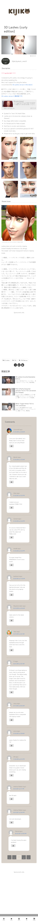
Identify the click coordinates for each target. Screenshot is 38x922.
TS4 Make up (24, 360)
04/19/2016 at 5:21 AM (18, 634)
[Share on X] (15, 365)
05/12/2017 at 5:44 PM (18, 812)
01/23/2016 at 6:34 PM (19, 521)
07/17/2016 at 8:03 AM (19, 706)
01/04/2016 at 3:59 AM (19, 432)
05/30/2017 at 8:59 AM (20, 833)
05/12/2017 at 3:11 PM (18, 789)
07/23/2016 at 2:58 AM (18, 733)
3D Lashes (6, 360)
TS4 (15, 360)
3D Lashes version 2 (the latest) (22, 85)
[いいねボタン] (11, 446)
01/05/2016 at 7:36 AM (19, 459)
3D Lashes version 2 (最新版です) (11, 96)
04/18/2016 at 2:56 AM (19, 608)
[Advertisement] (19, 333)
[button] (34, 507)
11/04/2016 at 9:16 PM (19, 759)
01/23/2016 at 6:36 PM (19, 551)
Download (5, 61)
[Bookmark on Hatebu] (19, 365)
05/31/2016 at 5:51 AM (18, 663)
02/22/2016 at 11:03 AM (19, 578)
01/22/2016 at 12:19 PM (19, 495)
